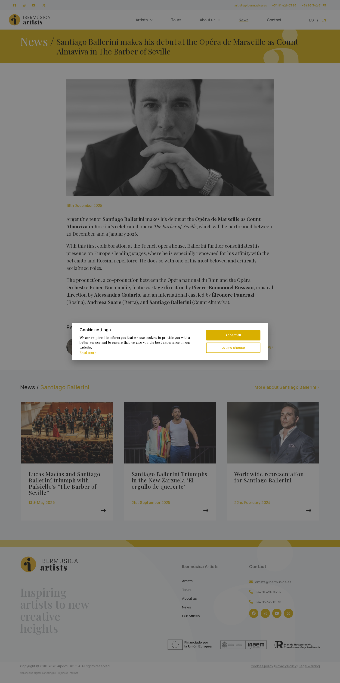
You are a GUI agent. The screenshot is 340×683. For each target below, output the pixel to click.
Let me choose (233, 347)
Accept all (233, 335)
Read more (88, 352)
